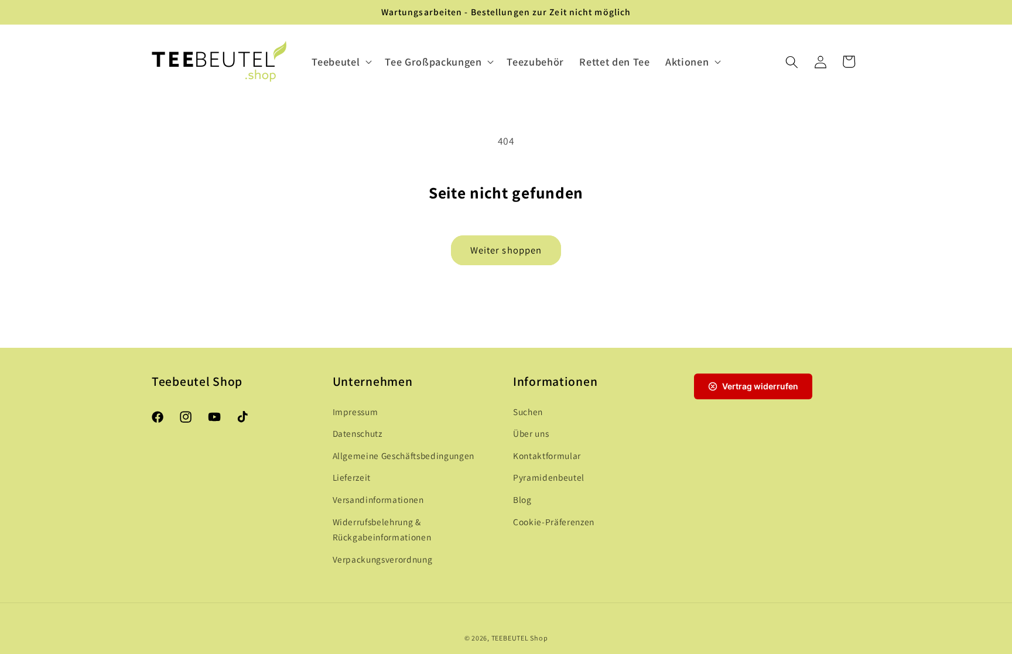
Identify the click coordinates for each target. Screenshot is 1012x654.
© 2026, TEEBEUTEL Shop (506, 638)
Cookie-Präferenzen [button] (553, 522)
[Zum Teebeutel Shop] (219, 62)
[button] (340, 61)
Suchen (528, 411)
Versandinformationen (378, 499)
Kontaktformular (547, 455)
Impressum (355, 411)
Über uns (531, 433)
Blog (522, 499)
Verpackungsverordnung (383, 559)
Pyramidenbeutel (548, 477)
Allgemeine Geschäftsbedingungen (403, 455)
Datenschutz (357, 433)
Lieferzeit (352, 477)
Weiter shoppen (506, 250)
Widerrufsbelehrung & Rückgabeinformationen (382, 529)
